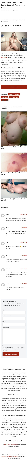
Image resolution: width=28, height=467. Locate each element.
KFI (10, 97)
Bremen (8, 20)
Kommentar (6, 327)
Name (4, 310)
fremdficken (4, 57)
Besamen (11, 94)
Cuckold (17, 94)
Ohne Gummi (15, 97)
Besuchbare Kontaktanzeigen (11, 444)
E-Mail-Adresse (7, 316)
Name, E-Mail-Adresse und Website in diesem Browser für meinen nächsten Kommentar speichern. (13, 349)
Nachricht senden (14, 87)
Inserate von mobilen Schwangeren (9, 456)
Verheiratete (5, 100)
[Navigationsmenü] (25, 13)
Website (4, 321)
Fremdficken (5, 97)
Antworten (23, 214)
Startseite (3, 20)
